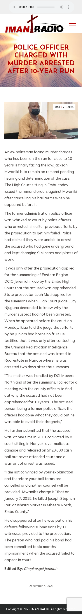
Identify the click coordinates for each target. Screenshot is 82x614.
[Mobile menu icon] (73, 23)
